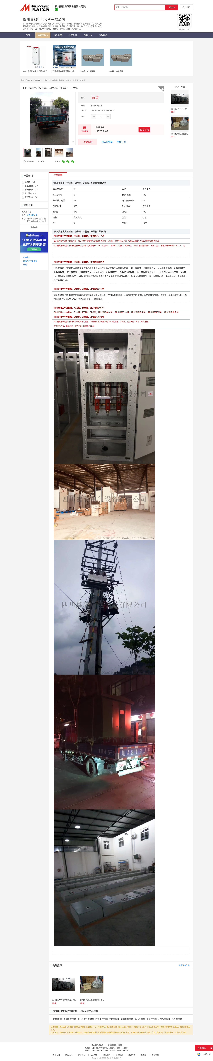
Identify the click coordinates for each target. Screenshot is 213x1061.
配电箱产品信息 (97, 1045)
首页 (22, 80)
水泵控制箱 (151, 1019)
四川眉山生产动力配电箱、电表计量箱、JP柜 (188, 109)
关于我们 (56, 1055)
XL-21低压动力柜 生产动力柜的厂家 (37, 71)
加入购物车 (107, 141)
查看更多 (34, 227)
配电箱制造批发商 (115, 1045)
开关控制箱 (57, 1019)
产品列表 (29, 80)
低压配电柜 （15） (32, 189)
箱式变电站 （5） (31, 197)
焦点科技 (109, 1058)
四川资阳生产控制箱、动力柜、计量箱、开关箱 (110, 1048)
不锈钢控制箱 (164, 1019)
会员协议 (119, 1055)
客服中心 (81, 1055)
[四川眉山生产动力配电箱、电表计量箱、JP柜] (180, 98)
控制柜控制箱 (101, 1019)
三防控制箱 (114, 1019)
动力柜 (44, 80)
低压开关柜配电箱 (86, 1019)
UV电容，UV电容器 (87, 71)
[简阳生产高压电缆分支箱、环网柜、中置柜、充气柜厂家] (180, 123)
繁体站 (143, 1055)
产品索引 (26, 257)
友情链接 (155, 1055)
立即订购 (121, 141)
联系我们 (68, 1055)
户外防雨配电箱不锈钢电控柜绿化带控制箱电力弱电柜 (72, 71)
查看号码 (144, 129)
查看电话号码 (32, 215)
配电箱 (37, 80)
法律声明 (131, 1055)
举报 (42, 161)
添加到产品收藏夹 (30, 261)
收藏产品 (30, 161)
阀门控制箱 (177, 1019)
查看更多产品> (184, 965)
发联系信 (87, 141)
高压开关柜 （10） (32, 186)
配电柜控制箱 (70, 1019)
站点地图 (94, 1055)
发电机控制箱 (127, 1019)
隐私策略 (106, 1055)
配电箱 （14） (30, 182)
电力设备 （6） (31, 193)
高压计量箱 (140, 1019)
